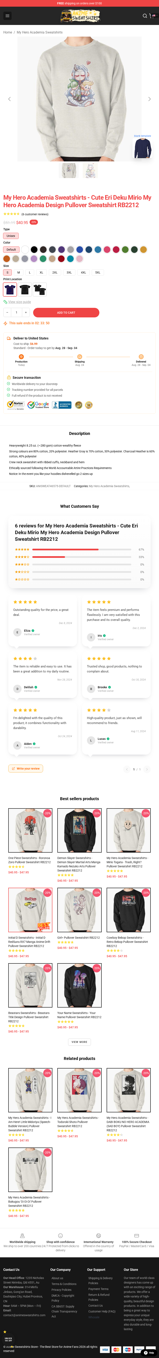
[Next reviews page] (147, 769)
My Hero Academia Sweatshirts (40, 32)
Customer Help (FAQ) (102, 1311)
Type (6, 229)
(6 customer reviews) (35, 214)
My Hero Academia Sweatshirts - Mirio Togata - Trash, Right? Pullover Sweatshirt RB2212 (127, 862)
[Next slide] (149, 99)
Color (6, 242)
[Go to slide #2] (90, 170)
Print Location (12, 279)
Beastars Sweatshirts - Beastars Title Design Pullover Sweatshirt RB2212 (28, 1017)
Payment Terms (98, 1289)
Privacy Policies (61, 1289)
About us (57, 1278)
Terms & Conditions (64, 1284)
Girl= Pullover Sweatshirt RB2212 (78, 937)
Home (7, 32)
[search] (144, 15)
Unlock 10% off (8, 1339)
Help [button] (151, 1352)
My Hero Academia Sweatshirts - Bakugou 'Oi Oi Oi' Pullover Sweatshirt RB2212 (29, 1201)
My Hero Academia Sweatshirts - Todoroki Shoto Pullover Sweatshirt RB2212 (78, 1122)
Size (6, 265)
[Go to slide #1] (69, 170)
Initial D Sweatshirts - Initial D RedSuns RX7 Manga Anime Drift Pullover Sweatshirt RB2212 (29, 942)
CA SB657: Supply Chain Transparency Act (64, 1311)
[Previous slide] (9, 99)
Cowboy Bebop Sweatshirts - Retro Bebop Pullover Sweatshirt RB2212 (127, 942)
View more (80, 1042)
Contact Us (95, 1305)
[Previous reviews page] (127, 769)
